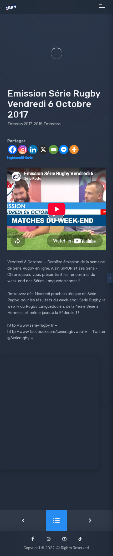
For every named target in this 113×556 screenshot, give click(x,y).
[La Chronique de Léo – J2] (90, 520)
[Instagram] (22, 149)
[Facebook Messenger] (63, 149)
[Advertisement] (56, 412)
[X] (43, 149)
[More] (74, 149)
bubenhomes (19, 157)
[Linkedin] (33, 149)
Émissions (52, 124)
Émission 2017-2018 (25, 124)
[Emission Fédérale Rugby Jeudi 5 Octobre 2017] (23, 520)
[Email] (53, 149)
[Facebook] (12, 149)
